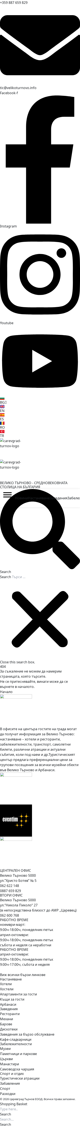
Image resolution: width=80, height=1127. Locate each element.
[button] (40, 531)
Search (5, 576)
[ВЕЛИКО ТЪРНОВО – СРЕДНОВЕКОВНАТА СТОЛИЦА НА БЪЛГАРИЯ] (40, 449)
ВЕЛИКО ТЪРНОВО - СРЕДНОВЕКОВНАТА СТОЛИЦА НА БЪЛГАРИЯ (33, 485)
